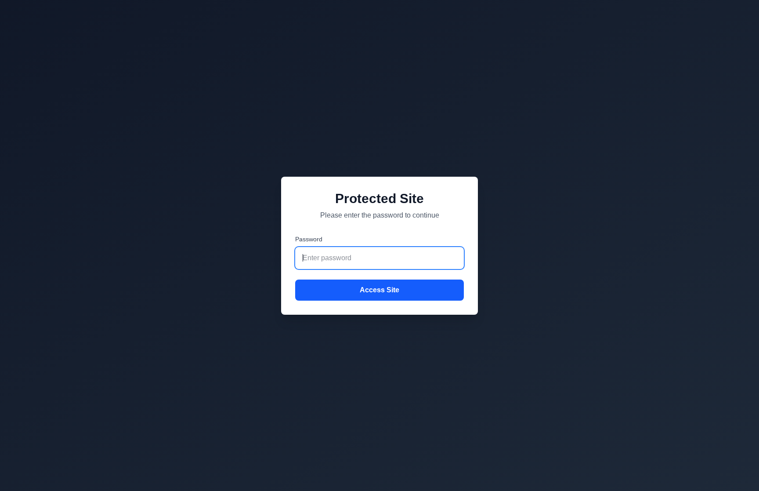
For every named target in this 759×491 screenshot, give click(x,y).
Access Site (379, 290)
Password (308, 239)
